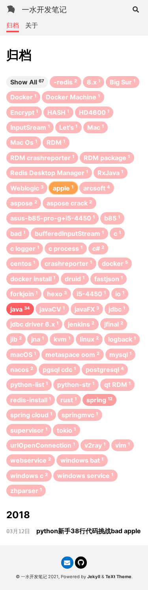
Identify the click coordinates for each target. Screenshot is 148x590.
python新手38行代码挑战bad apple (88, 531)
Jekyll (93, 576)
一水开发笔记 (44, 9)
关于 (31, 25)
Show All (27, 82)
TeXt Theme (118, 576)
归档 (12, 25)
